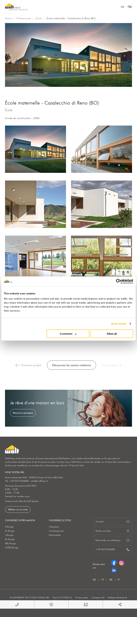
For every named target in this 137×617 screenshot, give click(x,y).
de (110, 579)
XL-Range (10, 539)
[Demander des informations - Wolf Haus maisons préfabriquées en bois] (51, 604)
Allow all (112, 333)
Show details (118, 323)
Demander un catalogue (108, 540)
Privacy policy (81, 597)
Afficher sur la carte (18, 509)
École (39, 18)
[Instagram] (121, 562)
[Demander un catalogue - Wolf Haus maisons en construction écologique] (86, 604)
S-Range (9, 526)
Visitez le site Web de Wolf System (22, 501)
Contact (100, 521)
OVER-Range (11, 547)
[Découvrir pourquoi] (68, 408)
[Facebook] (114, 562)
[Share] (120, 604)
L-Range (9, 535)
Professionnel (24, 18)
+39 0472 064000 (19, 481)
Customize (66, 333)
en (94, 579)
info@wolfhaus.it (39, 481)
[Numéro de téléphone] (17, 604)
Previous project (31, 365)
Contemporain (56, 531)
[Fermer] (129, 7)
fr (122, 7)
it (119, 579)
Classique (54, 526)
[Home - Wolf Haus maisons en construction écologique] (16, 7)
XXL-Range (10, 543)
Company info (98, 597)
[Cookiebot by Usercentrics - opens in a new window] (118, 281)
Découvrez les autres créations (71, 365)
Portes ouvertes (103, 531)
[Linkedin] (114, 570)
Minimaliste (54, 535)
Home (8, 18)
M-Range (9, 531)
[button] (18, 365)
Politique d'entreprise (117, 597)
